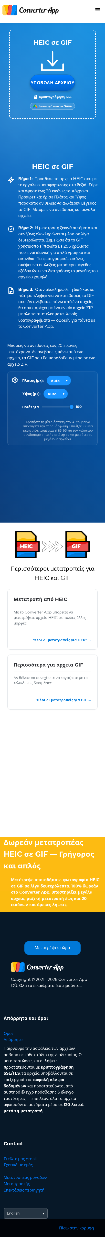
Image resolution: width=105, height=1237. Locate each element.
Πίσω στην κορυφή (76, 1228)
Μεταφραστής (17, 1184)
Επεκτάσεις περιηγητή (24, 1190)
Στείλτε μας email (20, 1159)
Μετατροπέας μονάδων (25, 1177)
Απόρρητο (13, 1039)
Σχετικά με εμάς (18, 1165)
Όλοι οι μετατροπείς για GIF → (64, 700)
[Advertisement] (52, 774)
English (13, 1213)
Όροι (8, 1033)
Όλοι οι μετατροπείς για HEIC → (62, 640)
